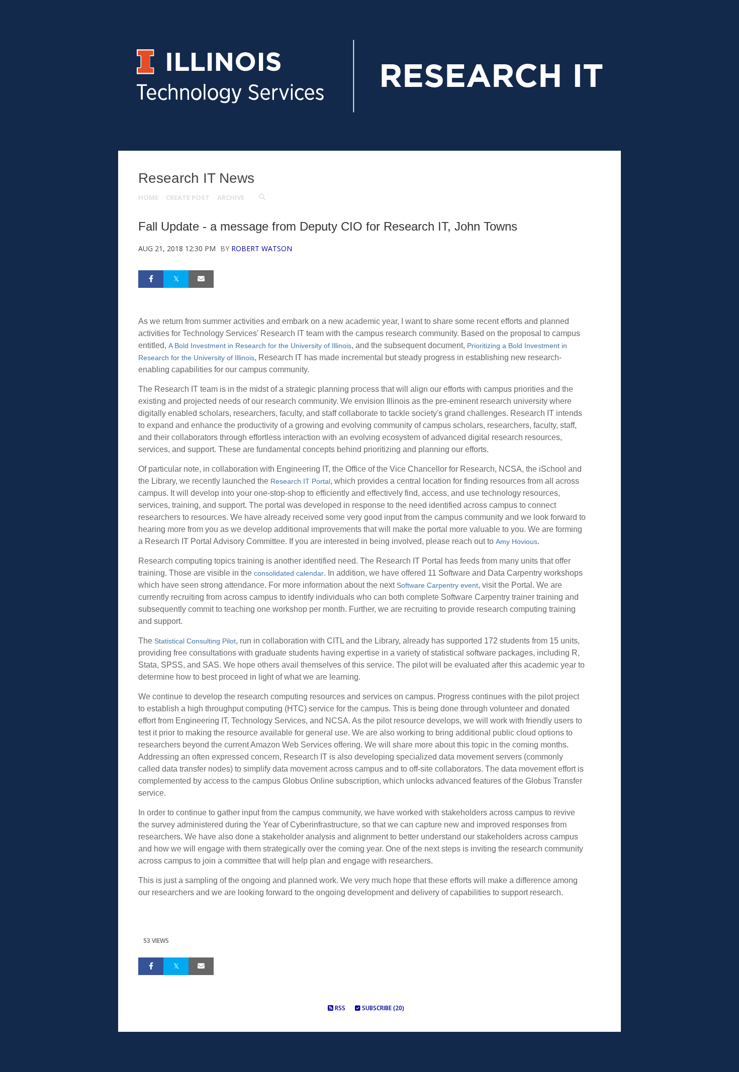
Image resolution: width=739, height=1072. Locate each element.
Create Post (188, 197)
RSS (339, 1008)
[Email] (201, 279)
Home (148, 197)
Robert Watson (261, 248)
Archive (230, 197)
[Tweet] (176, 279)
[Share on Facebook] (150, 279)
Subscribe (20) (382, 1008)
